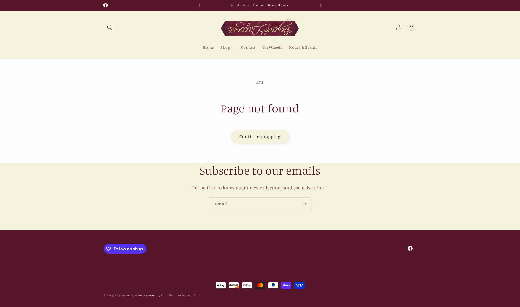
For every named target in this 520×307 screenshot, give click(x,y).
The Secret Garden (128, 295)
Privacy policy (189, 295)
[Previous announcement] (199, 5)
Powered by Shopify (158, 295)
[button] (110, 27)
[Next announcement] (321, 5)
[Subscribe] (304, 204)
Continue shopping (260, 136)
